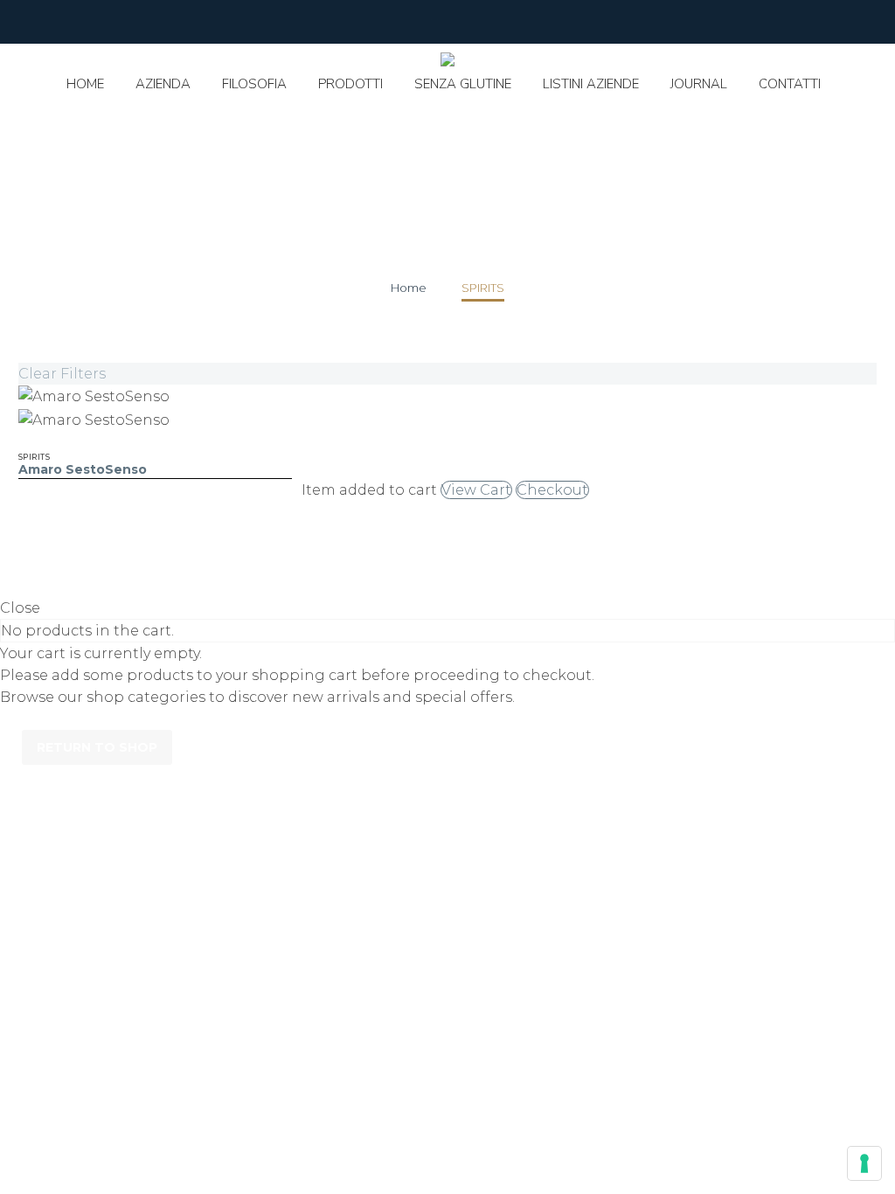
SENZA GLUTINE (462, 84)
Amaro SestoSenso (82, 469)
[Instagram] (53, 22)
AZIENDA (163, 84)
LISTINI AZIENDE (591, 84)
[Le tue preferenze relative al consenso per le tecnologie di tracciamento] (864, 1163)
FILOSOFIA (254, 84)
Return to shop (97, 747)
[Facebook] (27, 22)
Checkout (552, 490)
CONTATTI (790, 84)
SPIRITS (34, 457)
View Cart (476, 490)
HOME (85, 84)
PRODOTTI (350, 84)
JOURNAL (698, 84)
